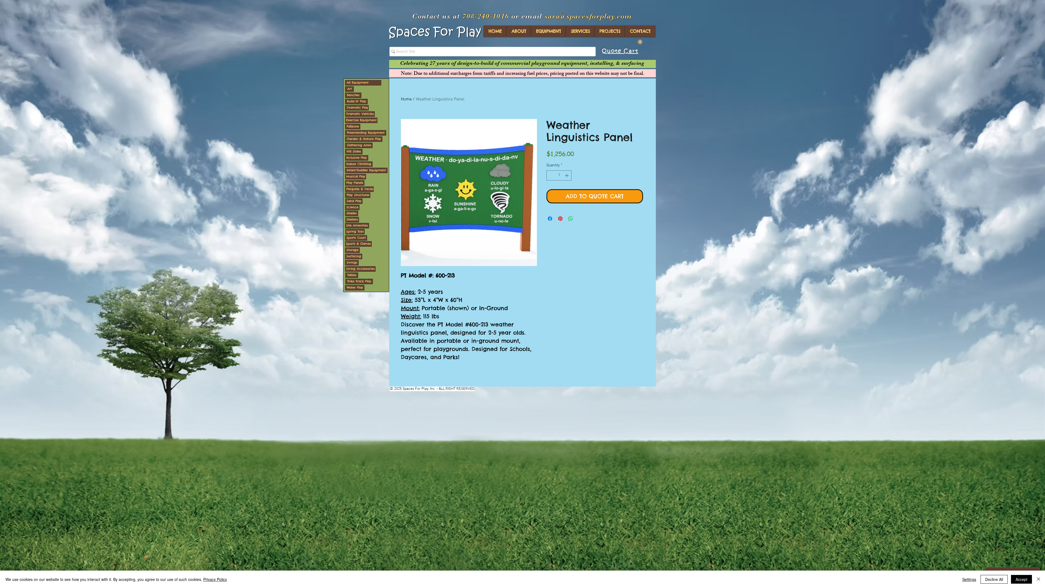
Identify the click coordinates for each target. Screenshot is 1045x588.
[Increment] (567, 175)
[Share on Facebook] (550, 218)
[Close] (1038, 579)
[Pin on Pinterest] (560, 218)
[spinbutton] (559, 175)
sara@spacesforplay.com (588, 16)
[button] (640, 41)
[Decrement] (550, 175)
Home (406, 99)
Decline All (994, 579)
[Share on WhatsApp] (570, 218)
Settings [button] (969, 579)
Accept (1021, 579)
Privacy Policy (215, 579)
